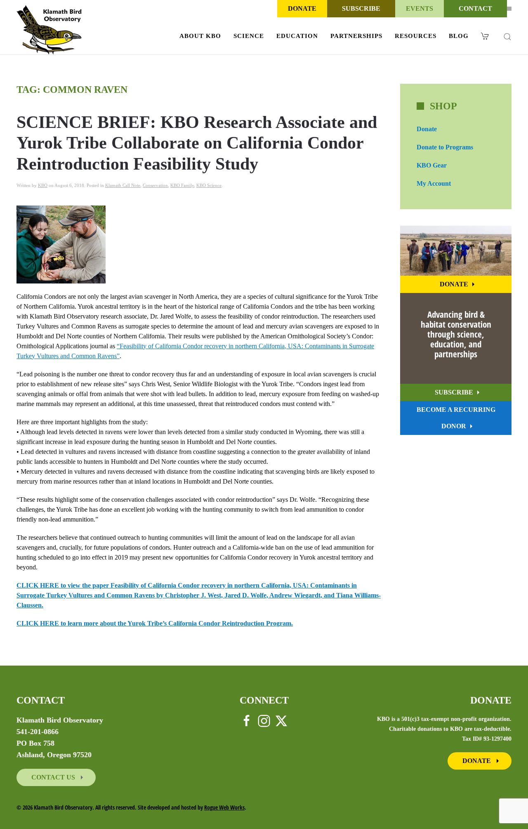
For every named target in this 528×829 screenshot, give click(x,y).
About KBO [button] (200, 36)
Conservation (155, 185)
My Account (434, 183)
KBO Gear (432, 165)
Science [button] (248, 36)
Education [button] (297, 36)
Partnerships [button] (356, 36)
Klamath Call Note (122, 185)
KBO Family (182, 185)
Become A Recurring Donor (456, 418)
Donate (302, 8)
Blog (459, 36)
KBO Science (209, 185)
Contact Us (54, 777)
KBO (42, 185)
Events (419, 8)
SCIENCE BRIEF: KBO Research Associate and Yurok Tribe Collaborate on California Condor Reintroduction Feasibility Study (196, 143)
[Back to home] (49, 29)
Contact (475, 8)
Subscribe (361, 8)
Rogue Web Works (224, 807)
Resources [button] (415, 36)
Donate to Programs (445, 147)
